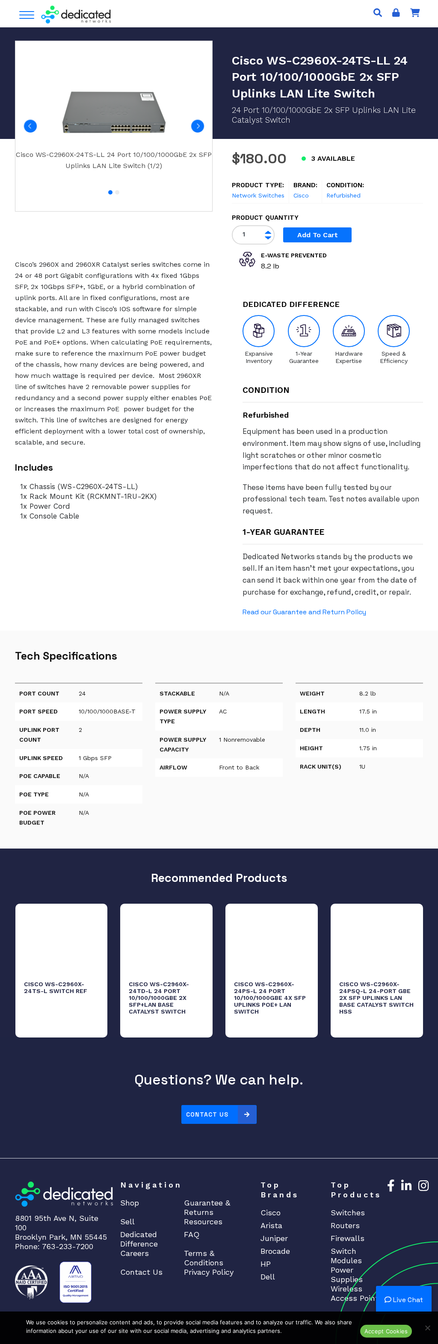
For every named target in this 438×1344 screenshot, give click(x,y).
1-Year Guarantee (304, 357)
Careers (134, 1253)
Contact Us (207, 1114)
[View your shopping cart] (415, 13)
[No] (427, 1327)
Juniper (274, 1238)
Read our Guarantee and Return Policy (304, 611)
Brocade (275, 1251)
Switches (348, 1212)
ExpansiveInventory (259, 357)
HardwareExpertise (349, 357)
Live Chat (407, 1299)
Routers (345, 1225)
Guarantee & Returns (207, 1207)
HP (265, 1263)
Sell (127, 1221)
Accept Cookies (386, 1331)
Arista (271, 1225)
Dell (267, 1276)
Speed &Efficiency (394, 357)
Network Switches (258, 195)
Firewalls (347, 1238)
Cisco (301, 195)
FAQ (191, 1234)
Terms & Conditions (203, 1258)
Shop (129, 1202)
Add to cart (317, 235)
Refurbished (343, 195)
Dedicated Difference (139, 1239)
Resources (203, 1221)
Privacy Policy (209, 1271)
